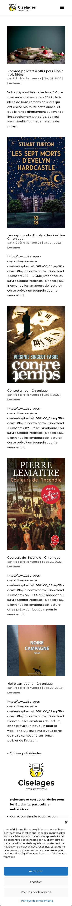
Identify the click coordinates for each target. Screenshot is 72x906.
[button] (66, 822)
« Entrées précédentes (24, 753)
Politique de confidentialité (37, 900)
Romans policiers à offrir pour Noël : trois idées (35, 72)
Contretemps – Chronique (27, 390)
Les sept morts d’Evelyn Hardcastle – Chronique (36, 236)
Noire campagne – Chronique (30, 683)
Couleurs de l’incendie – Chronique (33, 557)
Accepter (36, 871)
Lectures (14, 83)
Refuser (36, 881)
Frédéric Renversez (27, 78)
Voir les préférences (36, 892)
